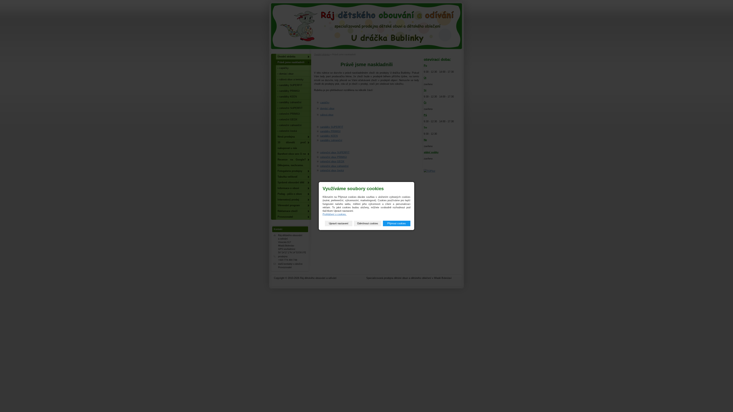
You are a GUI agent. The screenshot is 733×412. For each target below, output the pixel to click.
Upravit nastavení (338, 223)
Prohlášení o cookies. (335, 214)
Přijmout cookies (396, 223)
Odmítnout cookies (367, 223)
